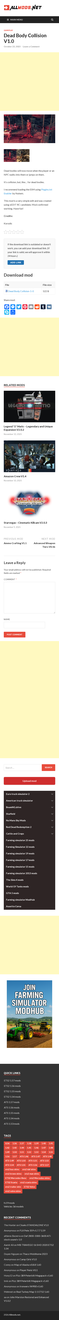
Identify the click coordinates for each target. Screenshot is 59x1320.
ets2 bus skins (12, 1169)
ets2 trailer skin (13, 1187)
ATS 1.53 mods (12, 1123)
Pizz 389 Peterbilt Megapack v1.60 (34, 1275)
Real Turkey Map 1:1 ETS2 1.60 (32, 1291)
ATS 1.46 (24, 1156)
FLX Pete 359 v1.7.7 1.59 (32, 1230)
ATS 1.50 (21, 1160)
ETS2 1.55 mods (12, 1091)
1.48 (51, 1148)
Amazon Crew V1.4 (15, 476)
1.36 (15, 1143)
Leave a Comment (31, 46)
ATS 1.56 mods (12, 1107)
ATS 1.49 (9, 1160)
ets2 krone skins (13, 1174)
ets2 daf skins (29, 1169)
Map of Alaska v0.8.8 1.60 (27, 1264)
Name (7, 619)
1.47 (44, 1148)
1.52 (29, 1152)
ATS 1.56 (33, 1165)
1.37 (22, 1143)
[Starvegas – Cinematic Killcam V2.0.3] (29, 519)
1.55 (51, 1152)
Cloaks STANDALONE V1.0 (34, 1225)
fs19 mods (9, 1202)
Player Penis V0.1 (29, 1270)
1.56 (7, 1156)
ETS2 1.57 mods (12, 1080)
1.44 (22, 1148)
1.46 (36, 1148)
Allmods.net (14, 1314)
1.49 (7, 1152)
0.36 (7, 1143)
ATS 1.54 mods (12, 1118)
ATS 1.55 (21, 1165)
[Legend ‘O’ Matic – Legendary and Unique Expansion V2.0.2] (29, 423)
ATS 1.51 (33, 1160)
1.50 (15, 1152)
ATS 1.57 (44, 1165)
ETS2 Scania (11, 1182)
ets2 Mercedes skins (39, 1178)
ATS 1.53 (44, 1160)
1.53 (36, 1152)
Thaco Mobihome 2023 (35, 1253)
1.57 (15, 1156)
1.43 (15, 1148)
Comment (10, 579)
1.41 (51, 1143)
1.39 (36, 1143)
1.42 (7, 1148)
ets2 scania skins (28, 1182)
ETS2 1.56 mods (12, 1085)
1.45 (29, 1148)
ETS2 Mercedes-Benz (15, 1178)
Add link (15, 262)
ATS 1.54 (9, 1165)
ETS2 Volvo (29, 1187)
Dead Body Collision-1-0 (21, 291)
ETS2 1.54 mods (12, 1096)
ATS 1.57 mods (12, 1102)
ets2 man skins (32, 1174)
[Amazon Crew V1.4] (29, 472)
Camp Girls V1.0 (28, 1259)
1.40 (44, 1143)
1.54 (44, 1152)
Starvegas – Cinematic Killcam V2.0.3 (25, 522)
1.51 (22, 1152)
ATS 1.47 (35, 1156)
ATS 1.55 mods (12, 1112)
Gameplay (8, 30)
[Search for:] (29, 767)
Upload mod (29, 780)
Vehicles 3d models (14, 1206)
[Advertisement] (29, 81)
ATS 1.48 (47, 1156)
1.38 (29, 1143)
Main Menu (16, 19)
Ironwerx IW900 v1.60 (31, 1286)
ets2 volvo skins (13, 1191)
